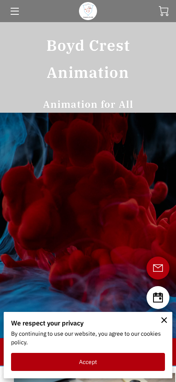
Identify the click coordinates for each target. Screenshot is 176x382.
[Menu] (14, 11)
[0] (164, 11)
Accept (88, 362)
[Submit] (158, 268)
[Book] (158, 297)
